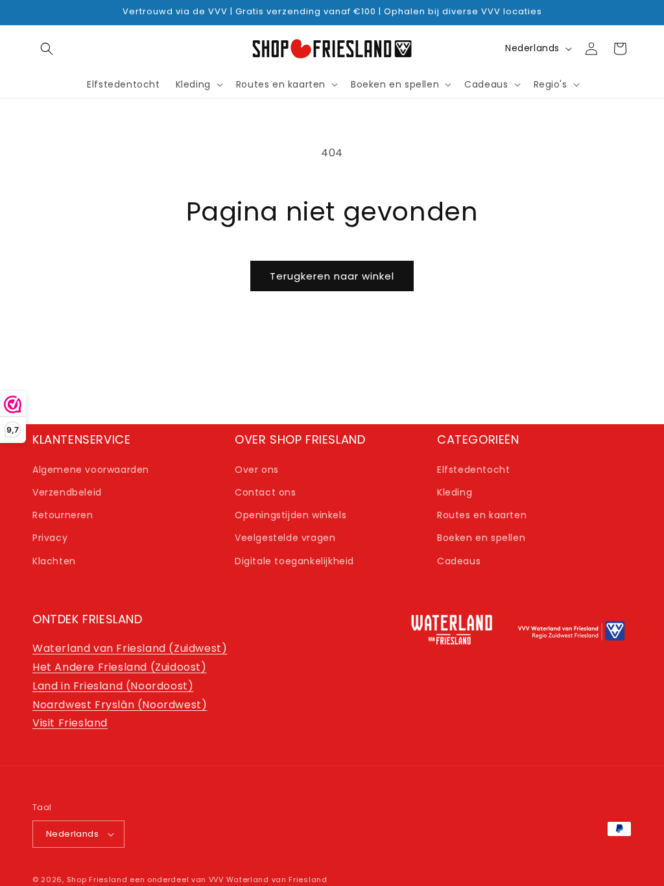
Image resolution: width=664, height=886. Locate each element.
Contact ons (265, 492)
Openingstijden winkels (290, 515)
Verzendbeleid (67, 492)
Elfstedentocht (473, 469)
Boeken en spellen (481, 537)
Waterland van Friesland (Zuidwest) (129, 648)
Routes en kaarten (482, 515)
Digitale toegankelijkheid (294, 561)
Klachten (54, 561)
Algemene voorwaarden (90, 469)
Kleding (454, 492)
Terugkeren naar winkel (332, 276)
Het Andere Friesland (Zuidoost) (119, 667)
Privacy (49, 537)
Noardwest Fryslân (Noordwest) (119, 704)
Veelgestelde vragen (285, 537)
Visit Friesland (70, 722)
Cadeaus (458, 561)
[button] (46, 48)
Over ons (257, 469)
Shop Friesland (97, 879)
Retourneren (62, 515)
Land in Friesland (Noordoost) (112, 685)
